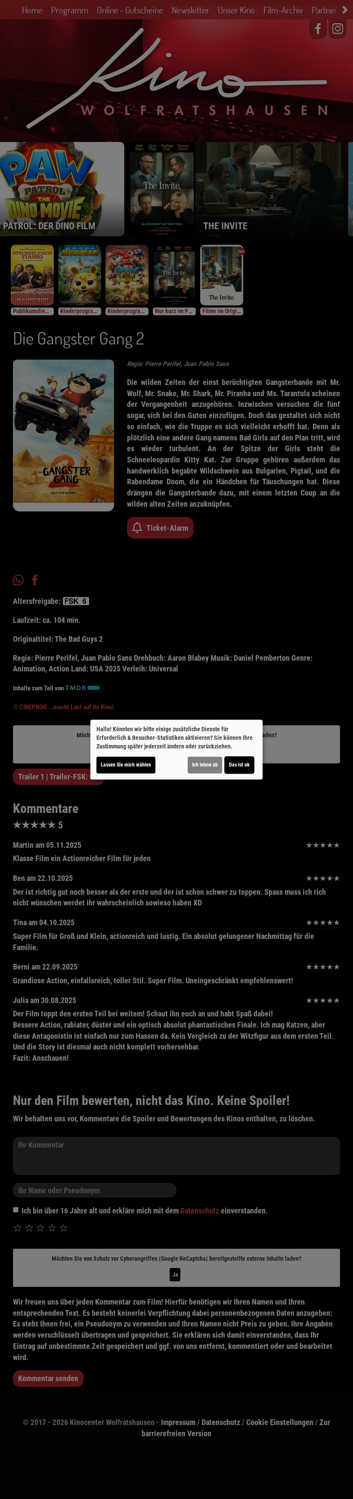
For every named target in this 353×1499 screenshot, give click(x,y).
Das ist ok (239, 765)
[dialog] (176, 750)
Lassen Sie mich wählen (126, 765)
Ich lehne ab (205, 765)
